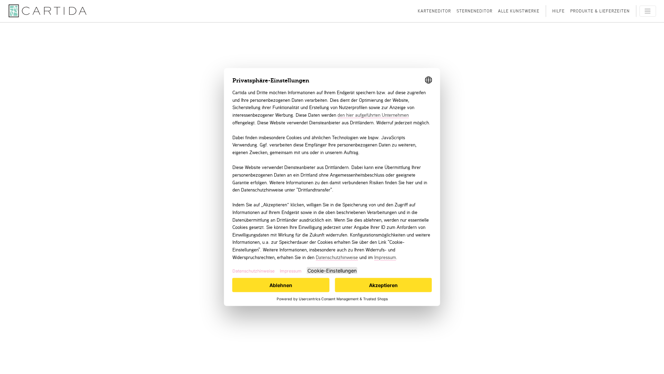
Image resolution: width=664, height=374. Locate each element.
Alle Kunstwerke (519, 11)
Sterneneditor (474, 11)
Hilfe (558, 11)
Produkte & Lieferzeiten (600, 11)
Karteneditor (434, 11)
